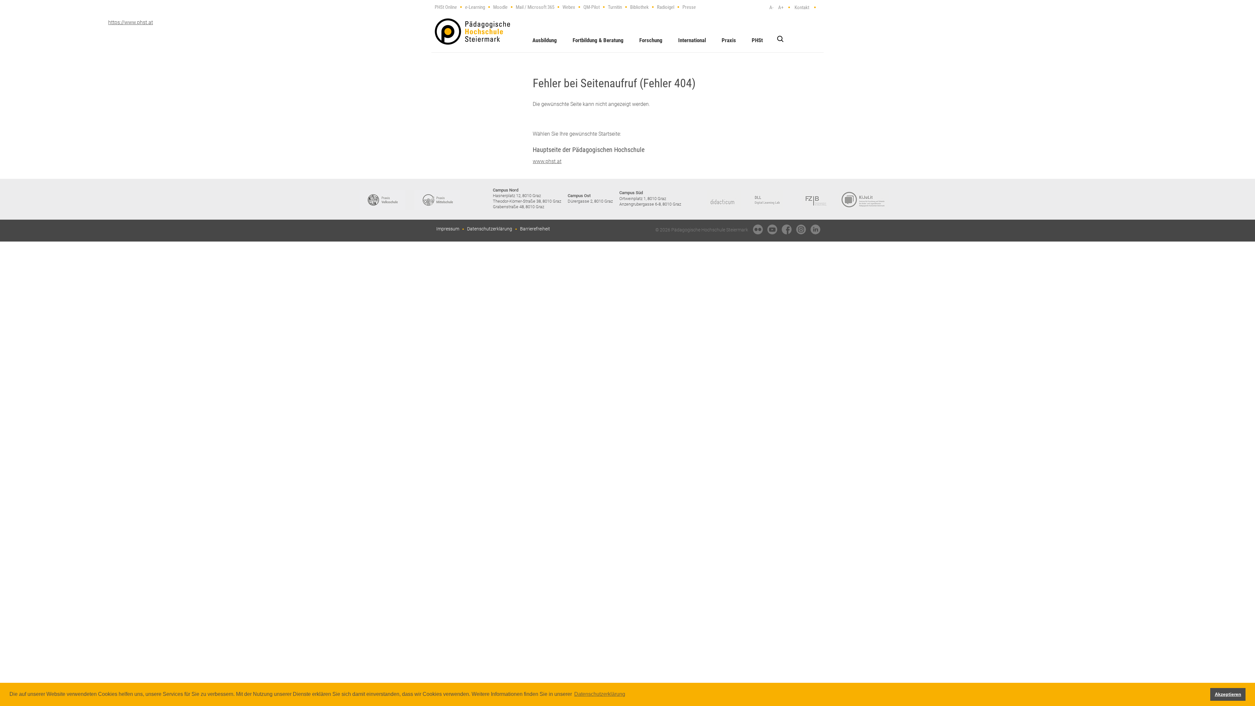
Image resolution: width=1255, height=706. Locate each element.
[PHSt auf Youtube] (772, 229)
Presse (689, 7)
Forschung (650, 40)
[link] (758, 229)
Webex (568, 7)
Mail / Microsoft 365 (535, 7)
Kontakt (802, 7)
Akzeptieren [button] (1228, 694)
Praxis (729, 40)
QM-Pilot (591, 7)
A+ (780, 7)
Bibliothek (639, 7)
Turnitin (615, 7)
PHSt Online (446, 7)
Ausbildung (544, 40)
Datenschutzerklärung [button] (599, 694)
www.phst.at (547, 161)
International (692, 40)
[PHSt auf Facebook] (787, 229)
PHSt (757, 40)
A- (771, 7)
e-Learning (475, 7)
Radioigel (665, 7)
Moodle (500, 7)
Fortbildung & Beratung (598, 40)
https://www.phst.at (472, 31)
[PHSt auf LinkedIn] (815, 229)
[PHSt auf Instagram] (801, 229)
